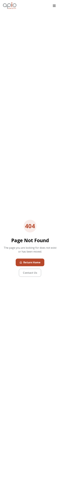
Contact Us (30, 272)
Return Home (31, 262)
